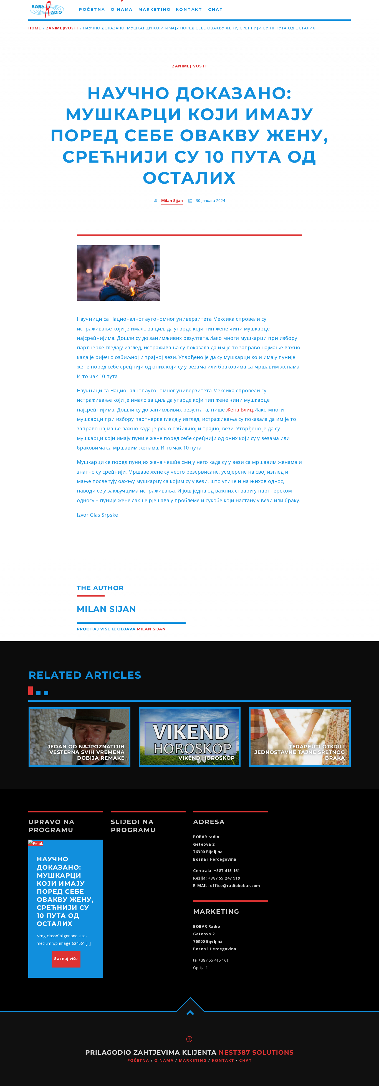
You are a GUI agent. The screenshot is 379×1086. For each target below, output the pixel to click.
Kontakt (223, 1060)
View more (79, 737)
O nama (164, 1060)
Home (34, 28)
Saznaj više (66, 958)
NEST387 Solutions (256, 1052)
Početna (138, 1060)
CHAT (245, 1060)
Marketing (193, 1060)
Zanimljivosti (62, 28)
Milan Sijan (172, 200)
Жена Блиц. (239, 409)
